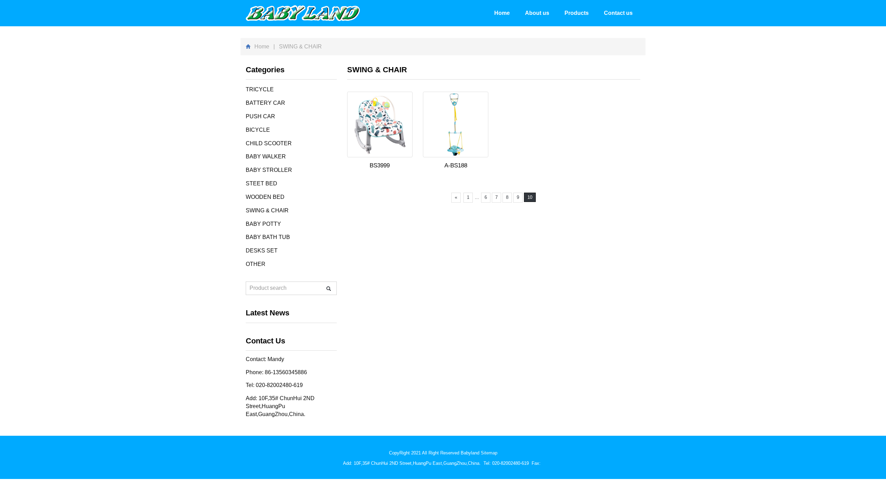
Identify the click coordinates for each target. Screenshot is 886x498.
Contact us (618, 13)
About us (537, 13)
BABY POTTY (263, 224)
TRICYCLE (260, 89)
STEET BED (261, 183)
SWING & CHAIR (267, 210)
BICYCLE (258, 130)
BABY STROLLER (269, 170)
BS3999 (380, 165)
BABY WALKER (266, 156)
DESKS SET (262, 250)
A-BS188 (455, 165)
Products (576, 13)
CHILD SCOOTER (269, 143)
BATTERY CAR (265, 103)
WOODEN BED (265, 197)
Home (502, 13)
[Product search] (328, 288)
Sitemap (489, 452)
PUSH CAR (260, 116)
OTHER (255, 264)
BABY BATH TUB (268, 237)
